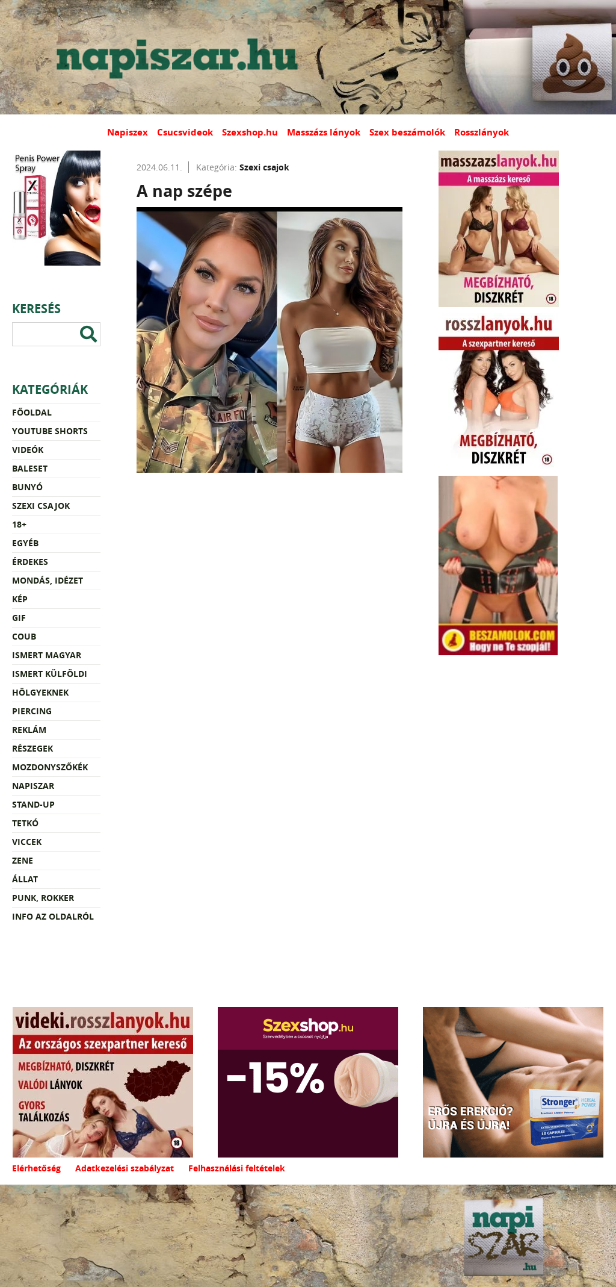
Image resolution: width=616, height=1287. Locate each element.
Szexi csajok (41, 505)
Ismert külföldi (49, 673)
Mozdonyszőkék (50, 767)
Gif (19, 617)
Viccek (27, 841)
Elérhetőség (36, 1168)
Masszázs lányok (323, 132)
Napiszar (33, 785)
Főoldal (32, 412)
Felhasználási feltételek (236, 1168)
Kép (20, 599)
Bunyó (27, 487)
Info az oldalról (53, 916)
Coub (24, 636)
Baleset (30, 468)
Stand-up (33, 804)
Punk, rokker (43, 897)
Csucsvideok (185, 132)
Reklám (29, 729)
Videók (27, 449)
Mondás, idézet (47, 580)
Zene (22, 860)
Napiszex (127, 132)
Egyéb (25, 543)
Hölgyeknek (40, 692)
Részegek (32, 748)
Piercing (32, 711)
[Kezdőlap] (174, 57)
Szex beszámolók (407, 132)
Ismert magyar (46, 655)
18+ (19, 524)
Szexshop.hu (250, 132)
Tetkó (25, 823)
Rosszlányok (481, 132)
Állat (25, 879)
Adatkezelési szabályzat (124, 1168)
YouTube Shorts (50, 431)
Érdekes (30, 561)
